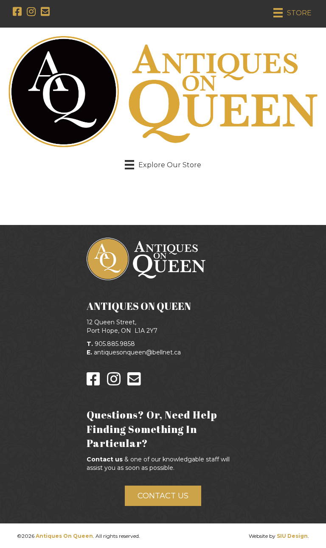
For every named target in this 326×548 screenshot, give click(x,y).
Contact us (105, 459)
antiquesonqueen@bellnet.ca (137, 352)
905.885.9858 (115, 344)
